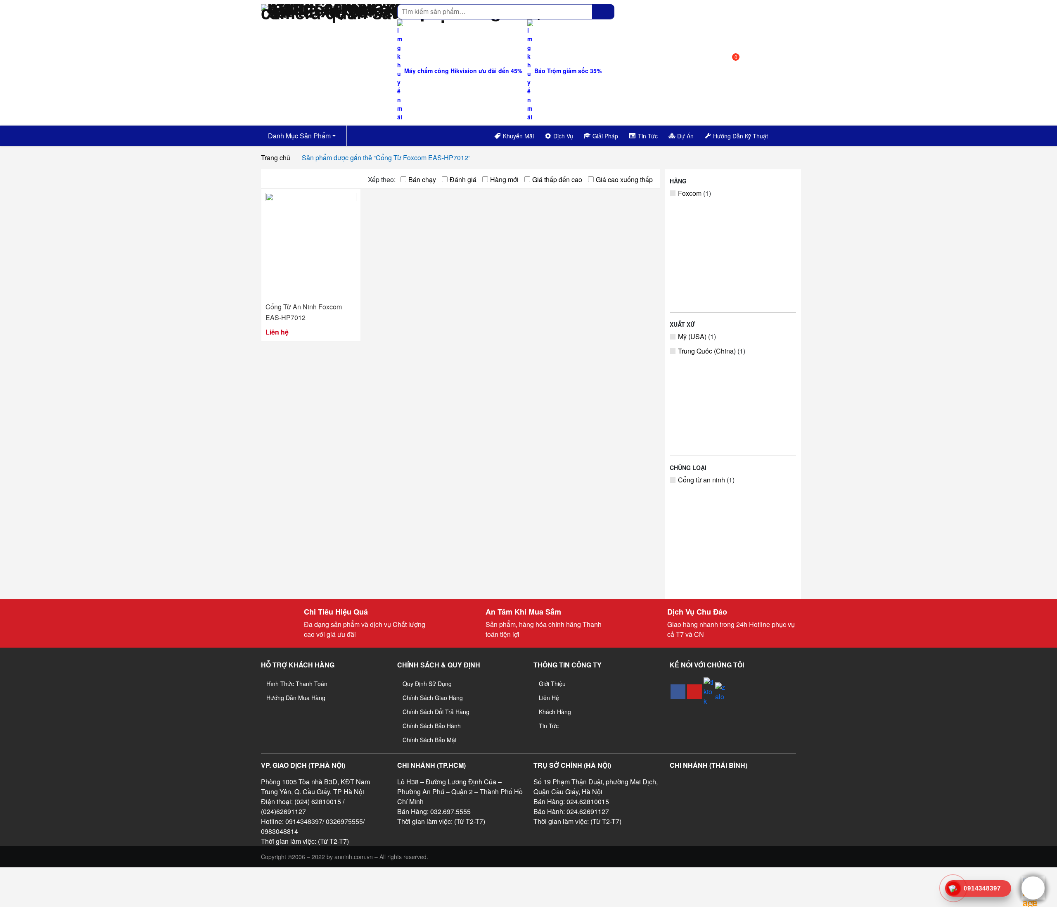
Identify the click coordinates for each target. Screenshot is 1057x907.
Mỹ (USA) (692, 336)
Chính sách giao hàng (433, 697)
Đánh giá (463, 179)
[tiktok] (708, 691)
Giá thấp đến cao (557, 179)
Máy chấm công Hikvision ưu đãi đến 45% (462, 70)
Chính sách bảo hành (432, 726)
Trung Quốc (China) (707, 351)
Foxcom (690, 193)
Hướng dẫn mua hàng (295, 697)
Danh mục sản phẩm (298, 135)
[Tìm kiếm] (603, 11)
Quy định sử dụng (427, 683)
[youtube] (694, 691)
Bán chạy (422, 179)
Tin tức (549, 726)
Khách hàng (555, 712)
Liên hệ (549, 697)
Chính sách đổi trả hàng (436, 712)
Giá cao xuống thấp (624, 179)
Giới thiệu (552, 683)
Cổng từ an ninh (701, 479)
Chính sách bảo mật (430, 740)
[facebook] (678, 691)
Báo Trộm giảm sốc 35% (567, 70)
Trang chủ (275, 157)
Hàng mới (504, 179)
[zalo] (720, 691)
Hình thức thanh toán (296, 683)
